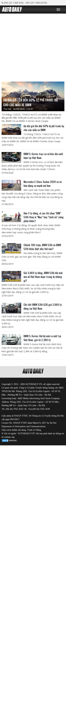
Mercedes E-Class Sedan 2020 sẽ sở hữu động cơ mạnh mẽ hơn (43, 184)
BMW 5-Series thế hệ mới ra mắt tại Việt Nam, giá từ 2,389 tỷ (42, 338)
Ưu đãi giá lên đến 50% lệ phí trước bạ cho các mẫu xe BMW (44, 128)
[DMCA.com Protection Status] (10, 440)
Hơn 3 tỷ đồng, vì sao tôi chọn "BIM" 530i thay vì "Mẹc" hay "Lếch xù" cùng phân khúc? (44, 217)
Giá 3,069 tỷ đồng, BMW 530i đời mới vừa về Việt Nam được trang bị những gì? (43, 277)
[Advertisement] (33, 47)
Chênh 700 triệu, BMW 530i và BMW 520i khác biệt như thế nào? (42, 247)
